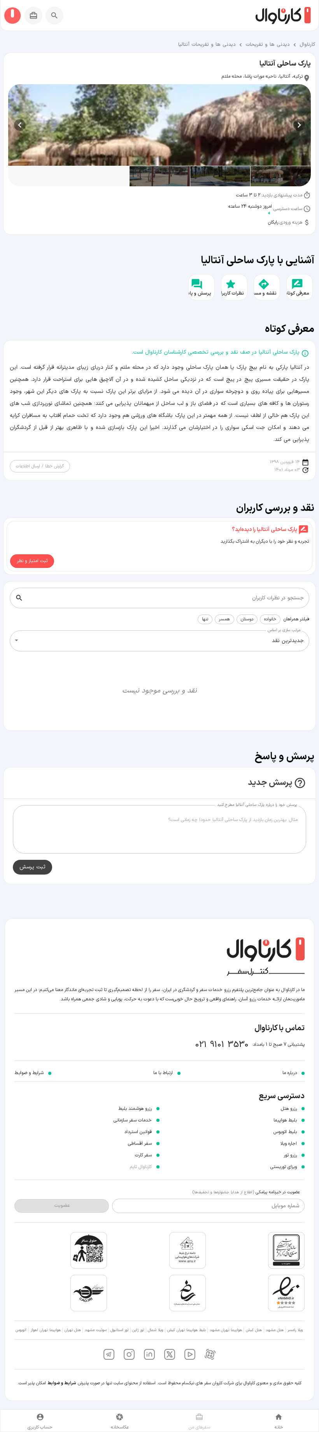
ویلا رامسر (295, 1330)
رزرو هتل (289, 1108)
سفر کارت (143, 1155)
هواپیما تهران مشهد (226, 1330)
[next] (20, 125)
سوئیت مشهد (96, 1330)
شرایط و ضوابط (61, 1383)
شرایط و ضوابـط (29, 1072)
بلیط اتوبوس (285, 1131)
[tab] (279, 1420)
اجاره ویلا (288, 1143)
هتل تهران (73, 1330)
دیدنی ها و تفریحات (267, 45)
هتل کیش (254, 1330)
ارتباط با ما (163, 1072)
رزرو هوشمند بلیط (135, 1108)
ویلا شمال (155, 1330)
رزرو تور (290, 1155)
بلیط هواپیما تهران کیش (186, 1330)
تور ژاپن (138, 1330)
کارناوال (307, 45)
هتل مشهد (275, 1330)
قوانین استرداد (138, 1131)
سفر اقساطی (140, 1143)
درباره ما (289, 1072)
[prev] (299, 125)
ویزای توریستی (283, 1166)
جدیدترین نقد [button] (288, 641)
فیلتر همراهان (296, 619)
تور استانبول (119, 1330)
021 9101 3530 (222, 1044)
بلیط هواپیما (285, 1120)
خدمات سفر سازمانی (133, 1120)
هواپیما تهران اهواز (46, 1330)
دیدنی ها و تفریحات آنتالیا (207, 45)
